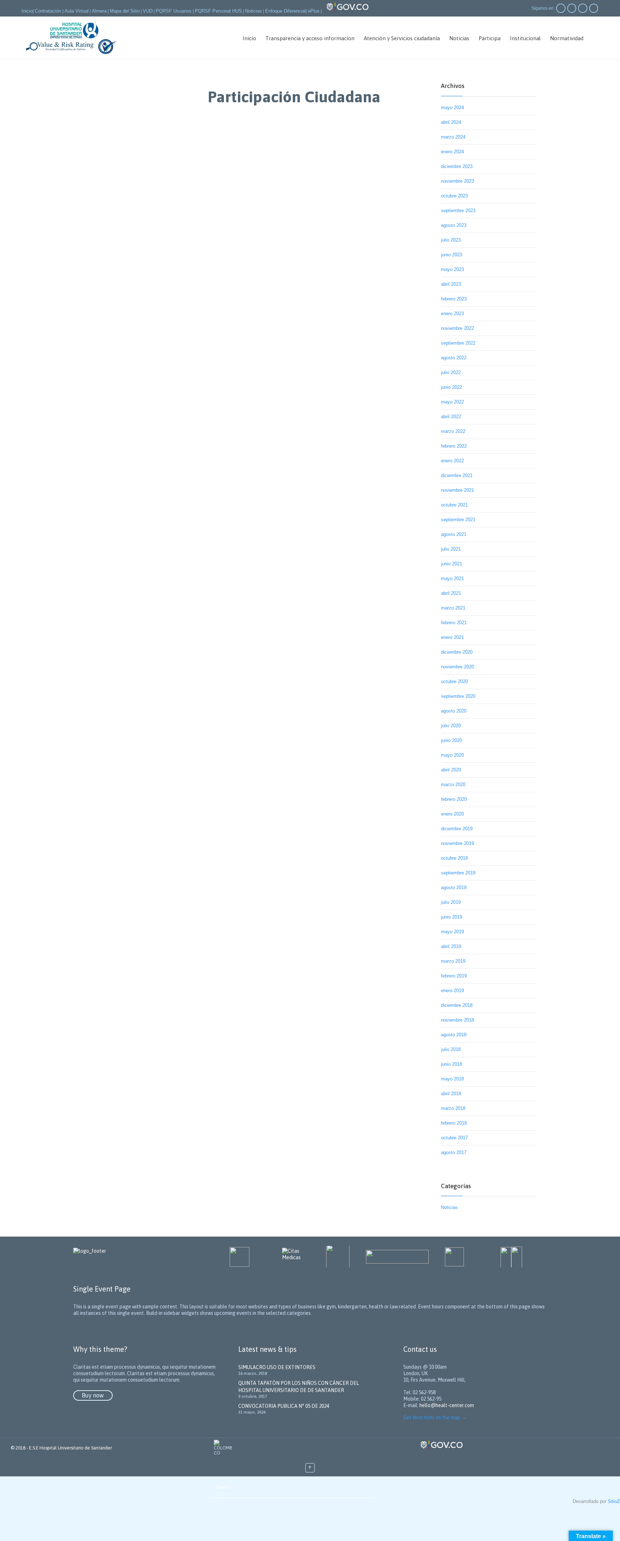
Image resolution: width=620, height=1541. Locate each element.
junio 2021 (451, 563)
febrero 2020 (454, 799)
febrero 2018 (454, 1123)
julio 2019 (451, 902)
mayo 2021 (452, 578)
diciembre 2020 (457, 652)
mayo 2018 (452, 1079)
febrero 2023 (454, 299)
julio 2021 (451, 549)
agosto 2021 (453, 534)
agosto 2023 (453, 225)
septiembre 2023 (458, 210)
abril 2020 (451, 769)
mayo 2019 (452, 931)
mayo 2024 (452, 107)
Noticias (253, 11)
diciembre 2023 (457, 166)
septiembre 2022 (458, 343)
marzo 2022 (453, 431)
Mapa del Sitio (125, 11)
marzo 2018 (453, 1108)
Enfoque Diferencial (285, 11)
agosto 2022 (453, 357)
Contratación (48, 11)
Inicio (27, 11)
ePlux (314, 11)
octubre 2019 (454, 858)
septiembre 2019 (458, 872)
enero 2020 (452, 814)
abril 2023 (451, 284)
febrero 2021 (454, 622)
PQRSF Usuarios (174, 11)
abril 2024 (451, 122)
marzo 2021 (453, 608)
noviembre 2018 (457, 1020)
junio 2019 (451, 917)
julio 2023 (451, 240)
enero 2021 (452, 637)
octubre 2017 (454, 1137)
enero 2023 (452, 313)
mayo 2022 (452, 402)
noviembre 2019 (457, 843)
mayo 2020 (452, 755)
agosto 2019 (453, 887)
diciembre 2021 (457, 475)
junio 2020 (451, 740)
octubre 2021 (454, 505)
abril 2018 (451, 1093)
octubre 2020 (454, 681)
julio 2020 (451, 725)
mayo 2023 (452, 269)
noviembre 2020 (457, 666)
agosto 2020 (453, 711)
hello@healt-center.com (446, 1405)
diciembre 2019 (457, 828)
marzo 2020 (453, 784)
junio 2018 (451, 1064)
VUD (147, 11)
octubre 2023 (454, 196)
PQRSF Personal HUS (218, 11)
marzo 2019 (453, 961)
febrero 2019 (454, 976)
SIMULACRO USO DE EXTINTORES (276, 1367)
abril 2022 (451, 416)
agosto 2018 (453, 1034)
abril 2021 (451, 593)
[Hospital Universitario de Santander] (71, 38)
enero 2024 (452, 151)
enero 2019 (452, 990)
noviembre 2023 (457, 181)
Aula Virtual (77, 11)
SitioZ (614, 1501)
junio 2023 (451, 254)
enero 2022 (452, 460)
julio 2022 (451, 372)
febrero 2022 (454, 446)
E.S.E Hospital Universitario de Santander (70, 1448)
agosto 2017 (453, 1152)
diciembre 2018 (457, 1005)
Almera (99, 11)
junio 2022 (451, 387)
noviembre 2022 (457, 328)
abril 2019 (451, 946)
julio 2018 (451, 1049)
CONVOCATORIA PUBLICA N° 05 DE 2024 (283, 1406)
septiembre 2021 (458, 519)
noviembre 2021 (457, 490)
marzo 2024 (453, 137)
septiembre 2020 (458, 696)
